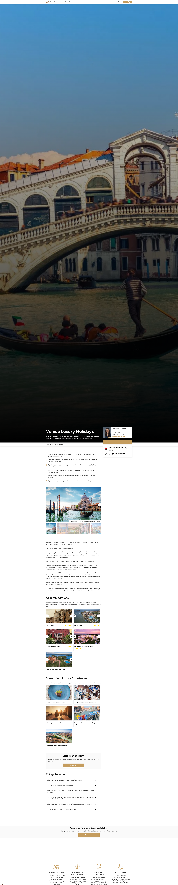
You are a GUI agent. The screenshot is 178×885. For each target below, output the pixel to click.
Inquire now (73, 765)
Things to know (59, 444)
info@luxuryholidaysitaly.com (120, 431)
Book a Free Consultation (119, 434)
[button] (99, 504)
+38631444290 (117, 432)
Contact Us (72, 2)
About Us (65, 2)
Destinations (57, 2)
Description (50, 444)
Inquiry (128, 2)
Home (51, 2)
